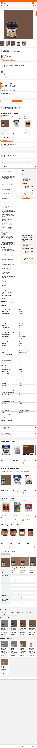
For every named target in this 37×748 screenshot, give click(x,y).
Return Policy (4, 225)
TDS (24, 241)
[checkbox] (3, 95)
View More (18, 604)
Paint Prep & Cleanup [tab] (25, 471)
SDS (24, 175)
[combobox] (17, 3)
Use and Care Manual (27, 179)
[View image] (2, 43)
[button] (18, 167)
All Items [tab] (3, 471)
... (1, 8)
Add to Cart (17, 101)
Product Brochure (26, 178)
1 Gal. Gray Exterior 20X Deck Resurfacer (14, 652)
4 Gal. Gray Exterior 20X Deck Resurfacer (4, 652)
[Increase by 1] (10, 101)
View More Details (5, 66)
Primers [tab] (16, 471)
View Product (3, 634)
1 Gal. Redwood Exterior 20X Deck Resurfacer (4, 670)
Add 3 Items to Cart (6, 140)
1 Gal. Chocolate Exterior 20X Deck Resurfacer (23, 652)
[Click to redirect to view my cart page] (35, 3)
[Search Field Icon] (33, 3)
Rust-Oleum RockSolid (3, 649)
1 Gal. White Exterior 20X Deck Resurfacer (32, 652)
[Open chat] (36, 13)
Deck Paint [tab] (9, 471)
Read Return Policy (6, 109)
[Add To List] (33, 50)
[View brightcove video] (24, 43)
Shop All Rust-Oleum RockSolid (27, 172)
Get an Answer (32, 148)
